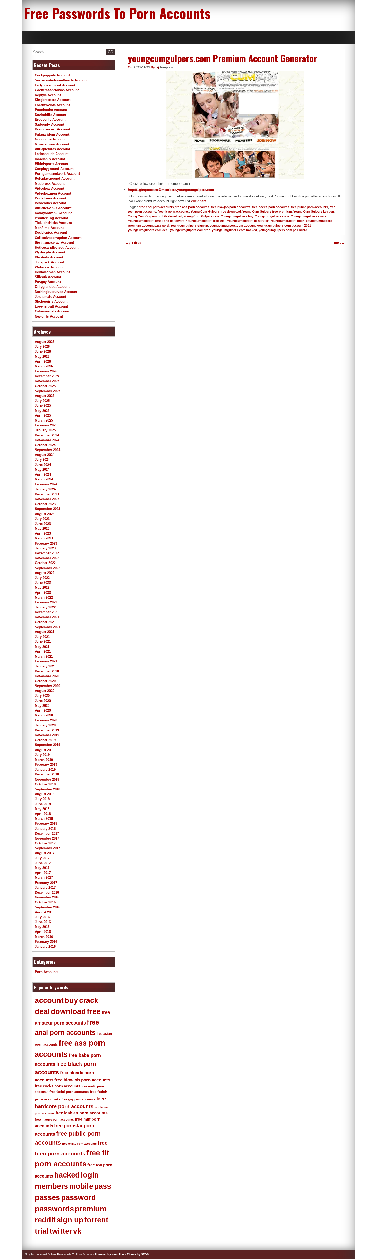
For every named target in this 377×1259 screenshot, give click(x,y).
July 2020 (42, 696)
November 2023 (47, 499)
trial (41, 1231)
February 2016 (46, 942)
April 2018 (43, 814)
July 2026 (42, 347)
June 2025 (43, 405)
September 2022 (47, 568)
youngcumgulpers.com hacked (234, 230)
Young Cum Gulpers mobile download (155, 216)
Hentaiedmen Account (52, 272)
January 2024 (45, 489)
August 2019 (44, 750)
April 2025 (43, 415)
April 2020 (43, 710)
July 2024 (42, 460)
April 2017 (43, 873)
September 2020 (47, 686)
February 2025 (46, 425)
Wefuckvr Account (49, 267)
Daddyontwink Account (53, 213)
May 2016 (42, 927)
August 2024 (44, 455)
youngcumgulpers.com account (233, 225)
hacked (67, 1175)
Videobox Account (49, 188)
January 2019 (45, 769)
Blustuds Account (49, 257)
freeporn (166, 67)
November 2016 (47, 897)
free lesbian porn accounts (82, 1113)
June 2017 (43, 863)
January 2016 (45, 946)
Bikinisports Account (51, 164)
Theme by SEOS (138, 1254)
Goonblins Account (50, 139)
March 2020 (44, 715)
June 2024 (43, 465)
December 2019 (47, 730)
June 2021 (43, 641)
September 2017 (47, 848)
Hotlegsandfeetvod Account (56, 247)
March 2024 (44, 479)
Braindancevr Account (52, 129)
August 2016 (44, 912)
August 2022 (44, 573)
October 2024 (45, 445)
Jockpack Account (49, 262)
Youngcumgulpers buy (237, 216)
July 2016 (42, 917)
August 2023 (44, 514)
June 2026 (43, 351)
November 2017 (47, 838)
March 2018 (44, 819)
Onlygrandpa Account (52, 287)
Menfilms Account (49, 228)
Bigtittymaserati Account (54, 242)
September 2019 (47, 745)
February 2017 (46, 883)
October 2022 (45, 563)
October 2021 (45, 622)
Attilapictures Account (52, 149)
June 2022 (43, 583)
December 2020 (47, 671)
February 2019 (46, 764)
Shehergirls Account (51, 301)
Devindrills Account (50, 115)
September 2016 (47, 907)
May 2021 (42, 647)
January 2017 (45, 887)
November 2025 (47, 381)
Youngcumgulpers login (287, 221)
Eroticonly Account (50, 119)
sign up (70, 1220)
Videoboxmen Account (53, 193)
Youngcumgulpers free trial (205, 221)
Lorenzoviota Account (52, 105)
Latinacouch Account (51, 154)
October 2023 (45, 504)
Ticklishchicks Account (53, 223)
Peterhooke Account (51, 110)
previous (133, 242)
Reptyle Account (48, 95)
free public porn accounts (309, 207)
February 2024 (46, 484)
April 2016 (43, 932)
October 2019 (45, 740)
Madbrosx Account (50, 184)
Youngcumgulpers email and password (156, 221)
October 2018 (45, 784)
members (51, 1186)
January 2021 (45, 666)
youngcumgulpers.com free (190, 230)
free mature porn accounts (54, 1119)
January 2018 (45, 829)
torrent (96, 1220)
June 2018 (43, 804)
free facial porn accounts (69, 1092)
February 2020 (46, 720)
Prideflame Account (50, 198)
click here (198, 201)
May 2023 (42, 528)
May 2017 (42, 868)
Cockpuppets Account (52, 75)
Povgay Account (48, 282)
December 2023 (47, 494)
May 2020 (42, 706)
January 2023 (45, 548)
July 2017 (42, 858)
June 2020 (43, 701)
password (78, 1197)
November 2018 (47, 779)
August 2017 (44, 853)
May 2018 (42, 809)
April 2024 (43, 474)
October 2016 (45, 902)
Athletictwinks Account (53, 208)
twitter (60, 1231)
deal (42, 1011)
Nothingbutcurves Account (56, 292)
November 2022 (47, 558)
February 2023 (46, 543)
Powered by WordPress (110, 1254)
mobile (81, 1186)
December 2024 (47, 435)
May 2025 (42, 411)
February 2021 (46, 661)
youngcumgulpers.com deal (148, 230)
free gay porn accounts (78, 1099)
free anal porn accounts (156, 207)
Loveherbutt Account (51, 306)
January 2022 (45, 607)
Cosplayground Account (54, 169)
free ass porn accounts (192, 207)
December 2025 (47, 376)
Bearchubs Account (50, 203)
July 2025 (42, 401)
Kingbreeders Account (52, 100)
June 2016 (43, 922)
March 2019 (44, 760)
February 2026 (46, 371)
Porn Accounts (46, 972)
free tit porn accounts (173, 211)
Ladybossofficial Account (55, 85)
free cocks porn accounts (270, 207)
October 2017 (45, 843)
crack (88, 1000)
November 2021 (47, 617)
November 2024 (47, 440)
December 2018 (47, 774)
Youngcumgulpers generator (248, 221)
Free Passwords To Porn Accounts (117, 13)
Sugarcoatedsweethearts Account (61, 80)
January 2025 (45, 430)
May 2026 (42, 357)
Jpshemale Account (50, 297)
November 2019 (47, 735)
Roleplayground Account (54, 178)
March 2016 (44, 937)
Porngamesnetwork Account (57, 174)
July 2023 (42, 519)
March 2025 (44, 420)
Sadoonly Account (49, 124)
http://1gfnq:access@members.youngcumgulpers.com (171, 190)
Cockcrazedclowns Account (57, 90)
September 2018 (47, 789)
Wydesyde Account (50, 252)
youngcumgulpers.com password (283, 230)
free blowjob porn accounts (230, 207)
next (339, 242)
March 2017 (44, 877)
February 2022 (46, 602)
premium (90, 1209)
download (68, 1011)
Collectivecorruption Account (58, 238)
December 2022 (47, 553)
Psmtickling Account (51, 218)
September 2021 (47, 627)
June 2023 (43, 524)
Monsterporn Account (52, 144)
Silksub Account (48, 277)
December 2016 (47, 892)
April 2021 (43, 651)
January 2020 (45, 725)
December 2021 (47, 612)
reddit (45, 1220)
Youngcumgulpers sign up (189, 225)
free (94, 1011)
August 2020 (44, 691)
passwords (54, 1209)
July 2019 (42, 755)
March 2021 (44, 656)
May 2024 (42, 470)
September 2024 (47, 450)
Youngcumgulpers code (272, 216)
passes (47, 1197)
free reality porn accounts (79, 1143)
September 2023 (47, 509)
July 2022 (42, 578)
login (90, 1175)
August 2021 (44, 632)
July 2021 (42, 637)
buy (71, 1000)
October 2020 (45, 681)
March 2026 (44, 366)
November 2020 (47, 676)
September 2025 (47, 391)
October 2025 (45, 386)
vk (77, 1231)
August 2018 (44, 794)
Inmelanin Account (50, 159)
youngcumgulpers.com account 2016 (284, 225)
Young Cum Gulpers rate (201, 216)
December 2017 (47, 833)
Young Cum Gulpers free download (216, 211)
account (49, 1000)
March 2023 (44, 538)
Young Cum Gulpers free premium (267, 211)
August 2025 (44, 396)
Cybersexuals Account (52, 311)
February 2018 (46, 823)
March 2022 (44, 597)
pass (102, 1186)
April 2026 (43, 361)
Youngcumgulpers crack (308, 216)
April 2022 (43, 593)
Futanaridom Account (52, 134)
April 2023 (43, 533)
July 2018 (42, 799)
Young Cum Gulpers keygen (313, 211)
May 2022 (42, 587)
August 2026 (44, 342)
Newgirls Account (49, 316)
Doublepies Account (51, 232)
